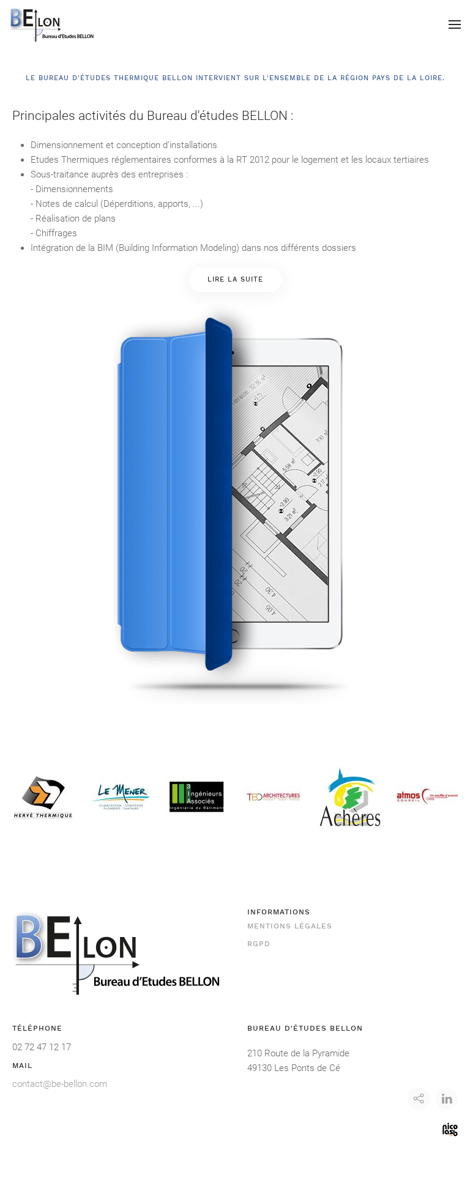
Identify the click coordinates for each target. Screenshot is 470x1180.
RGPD (258, 943)
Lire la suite (235, 279)
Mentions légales (289, 926)
